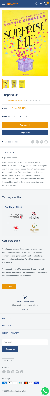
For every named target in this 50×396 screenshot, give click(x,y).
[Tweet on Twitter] (41, 142)
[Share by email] (46, 142)
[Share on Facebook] (32, 142)
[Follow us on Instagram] (12, 371)
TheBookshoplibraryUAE (12, 101)
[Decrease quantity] (14, 116)
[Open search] (36, 3)
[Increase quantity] (26, 116)
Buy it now (25, 132)
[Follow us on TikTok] (21, 371)
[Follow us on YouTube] (17, 371)
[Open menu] (3, 4)
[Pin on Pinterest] (37, 142)
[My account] (41, 3)
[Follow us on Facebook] (4, 371)
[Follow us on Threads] (8, 371)
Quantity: (6, 116)
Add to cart (25, 125)
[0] (45, 3)
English (6, 360)
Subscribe (10, 349)
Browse (9, 286)
